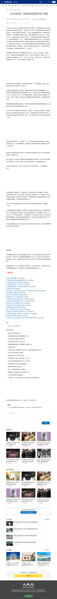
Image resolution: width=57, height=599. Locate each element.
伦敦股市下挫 (10, 288)
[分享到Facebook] (7, 23)
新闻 (10, 9)
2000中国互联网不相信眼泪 (14, 315)
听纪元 (36, 5)
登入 (54, 1)
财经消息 (14, 9)
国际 (16, 5)
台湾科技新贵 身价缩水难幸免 (14, 282)
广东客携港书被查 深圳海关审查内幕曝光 (24, 542)
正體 (14, 1)
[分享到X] (14, 23)
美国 (12, 5)
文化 (50, 5)
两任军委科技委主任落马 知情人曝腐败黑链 (25, 522)
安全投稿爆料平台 (31, 400)
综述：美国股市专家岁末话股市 (15, 309)
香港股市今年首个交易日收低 (14, 297)
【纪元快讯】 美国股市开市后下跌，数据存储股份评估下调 (22, 290)
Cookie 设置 (28, 596)
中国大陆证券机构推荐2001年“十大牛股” (17, 301)
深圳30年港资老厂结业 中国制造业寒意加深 (25, 529)
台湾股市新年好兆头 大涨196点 (15, 284)
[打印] (21, 23)
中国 (9, 5)
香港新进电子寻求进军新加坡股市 (15, 305)
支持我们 (28, 575)
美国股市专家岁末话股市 (13, 307)
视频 (32, 5)
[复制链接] (17, 23)
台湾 (22, 5)
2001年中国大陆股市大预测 (14, 295)
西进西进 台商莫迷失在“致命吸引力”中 (17, 311)
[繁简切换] (27, 23)
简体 (16, 1)
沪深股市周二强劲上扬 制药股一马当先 (17, 299)
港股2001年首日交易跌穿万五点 (15, 303)
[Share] (7, 446)
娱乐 (47, 5)
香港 (26, 5)
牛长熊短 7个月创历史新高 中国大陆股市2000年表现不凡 (22, 317)
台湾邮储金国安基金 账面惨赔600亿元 (16, 280)
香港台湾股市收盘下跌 (12, 278)
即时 (6, 5)
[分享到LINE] (11, 23)
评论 (19, 5)
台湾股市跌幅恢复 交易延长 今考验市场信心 (18, 313)
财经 (40, 5)
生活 (54, 5)
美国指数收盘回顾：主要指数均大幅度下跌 (18, 286)
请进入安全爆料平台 (28, 512)
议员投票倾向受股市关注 (13, 292)
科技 (44, 5)
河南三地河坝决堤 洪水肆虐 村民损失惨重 (25, 535)
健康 (29, 5)
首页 (2, 5)
